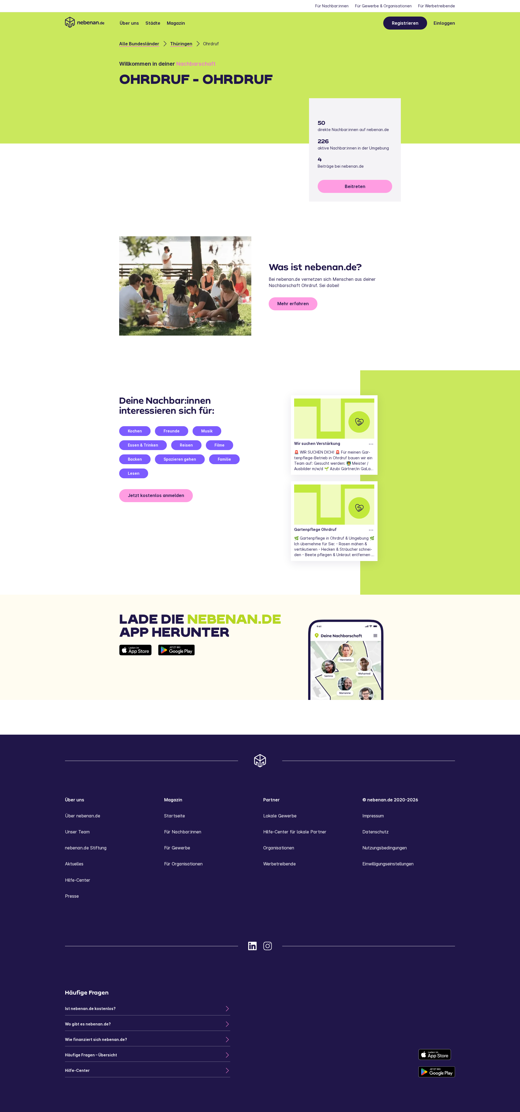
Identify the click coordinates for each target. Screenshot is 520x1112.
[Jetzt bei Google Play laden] (176, 672)
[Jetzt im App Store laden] (135, 672)
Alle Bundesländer (139, 43)
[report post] (371, 444)
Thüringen (181, 43)
